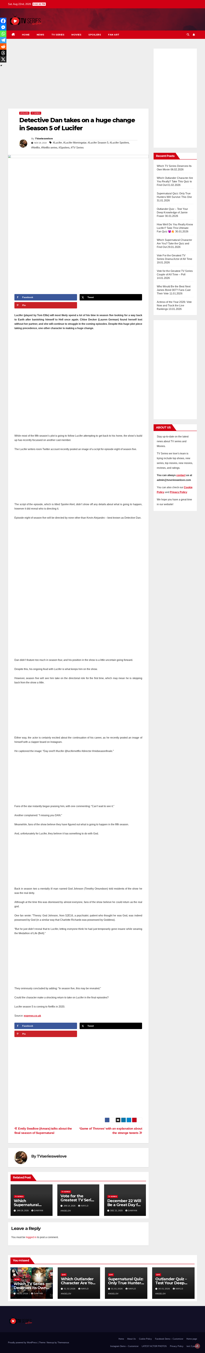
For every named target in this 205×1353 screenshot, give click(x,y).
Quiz (64, 1274)
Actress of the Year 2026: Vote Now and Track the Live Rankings (174, 305)
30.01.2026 (164, 1289)
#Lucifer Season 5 (98, 142)
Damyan (38, 1210)
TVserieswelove (44, 138)
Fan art (113, 34)
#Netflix (35, 147)
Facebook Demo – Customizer (169, 1339)
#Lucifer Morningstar (74, 142)
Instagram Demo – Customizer (124, 1346)
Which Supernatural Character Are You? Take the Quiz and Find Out (174, 243)
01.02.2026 (70, 1289)
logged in (31, 1237)
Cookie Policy (145, 1339)
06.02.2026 (23, 1293)
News (40, 34)
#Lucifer (57, 142)
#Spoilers (64, 147)
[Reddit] (3, 46)
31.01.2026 (117, 1289)
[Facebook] (3, 21)
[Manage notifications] (197, 1346)
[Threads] (3, 53)
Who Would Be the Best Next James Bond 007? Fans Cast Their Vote (174, 290)
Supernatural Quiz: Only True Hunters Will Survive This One (125, 1285)
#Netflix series (49, 147)
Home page (191, 1339)
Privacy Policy (176, 1346)
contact (180, 475)
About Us (131, 1339)
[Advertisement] (78, 78)
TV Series (58, 34)
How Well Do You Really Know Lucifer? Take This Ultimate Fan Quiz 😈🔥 (175, 228)
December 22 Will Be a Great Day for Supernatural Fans (124, 1204)
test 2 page (192, 1346)
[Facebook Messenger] (3, 27)
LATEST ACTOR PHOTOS (154, 1346)
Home (26, 34)
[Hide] (1, 65)
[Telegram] (3, 40)
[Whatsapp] (3, 34)
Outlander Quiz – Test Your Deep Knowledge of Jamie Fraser (172, 212)
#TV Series (77, 147)
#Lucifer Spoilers (119, 142)
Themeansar (63, 1342)
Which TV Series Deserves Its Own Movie (30, 1287)
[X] (3, 59)
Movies (76, 34)
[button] (188, 34)
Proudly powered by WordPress (23, 1342)
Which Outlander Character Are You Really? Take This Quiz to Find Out (175, 181)
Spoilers (94, 34)
